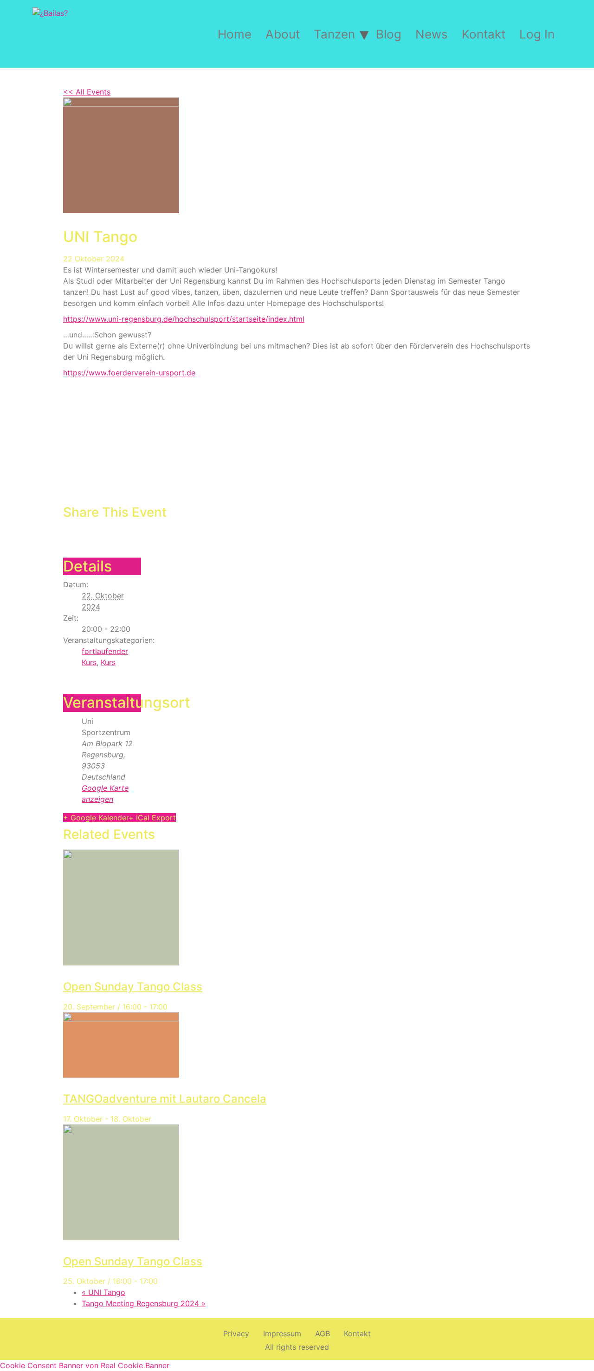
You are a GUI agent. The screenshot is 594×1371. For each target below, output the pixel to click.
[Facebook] (68, 533)
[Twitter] (78, 533)
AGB (322, 1333)
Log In (537, 34)
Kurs (108, 662)
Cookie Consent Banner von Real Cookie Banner (84, 1365)
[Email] (89, 533)
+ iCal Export (152, 817)
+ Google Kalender (96, 817)
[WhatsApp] (99, 533)
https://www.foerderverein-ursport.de (129, 372)
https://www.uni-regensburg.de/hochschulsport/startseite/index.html (183, 319)
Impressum (282, 1333)
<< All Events (86, 91)
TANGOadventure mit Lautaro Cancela (164, 1098)
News (431, 34)
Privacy (236, 1333)
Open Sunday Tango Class (132, 986)
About (282, 34)
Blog (388, 34)
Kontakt (483, 34)
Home (235, 34)
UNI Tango (103, 1292)
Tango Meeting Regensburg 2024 (144, 1303)
